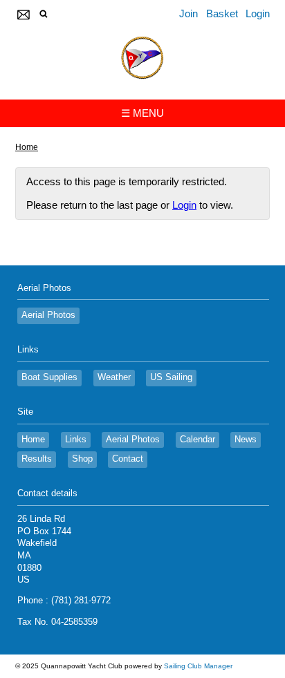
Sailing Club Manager (198, 666)
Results (36, 459)
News (246, 439)
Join (188, 13)
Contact (127, 459)
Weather (114, 377)
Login (258, 13)
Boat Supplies (49, 377)
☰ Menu (142, 113)
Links (75, 439)
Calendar (197, 439)
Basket (222, 13)
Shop (82, 459)
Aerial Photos (48, 315)
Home (26, 147)
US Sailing (171, 377)
